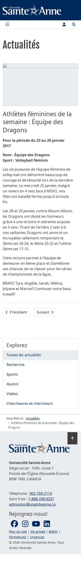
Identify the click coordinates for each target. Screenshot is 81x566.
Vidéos (12, 393)
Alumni (12, 384)
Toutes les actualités (24, 354)
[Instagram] (25, 524)
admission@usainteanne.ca (32, 504)
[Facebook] (14, 524)
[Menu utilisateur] (64, 24)
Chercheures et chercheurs (30, 403)
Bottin (53, 531)
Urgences (37, 537)
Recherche (16, 364)
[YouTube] (36, 524)
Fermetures (17, 537)
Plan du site (18, 531)
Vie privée (37, 531)
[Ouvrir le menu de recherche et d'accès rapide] (73, 24)
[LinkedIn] (46, 524)
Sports (12, 374)
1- (41, 498)
